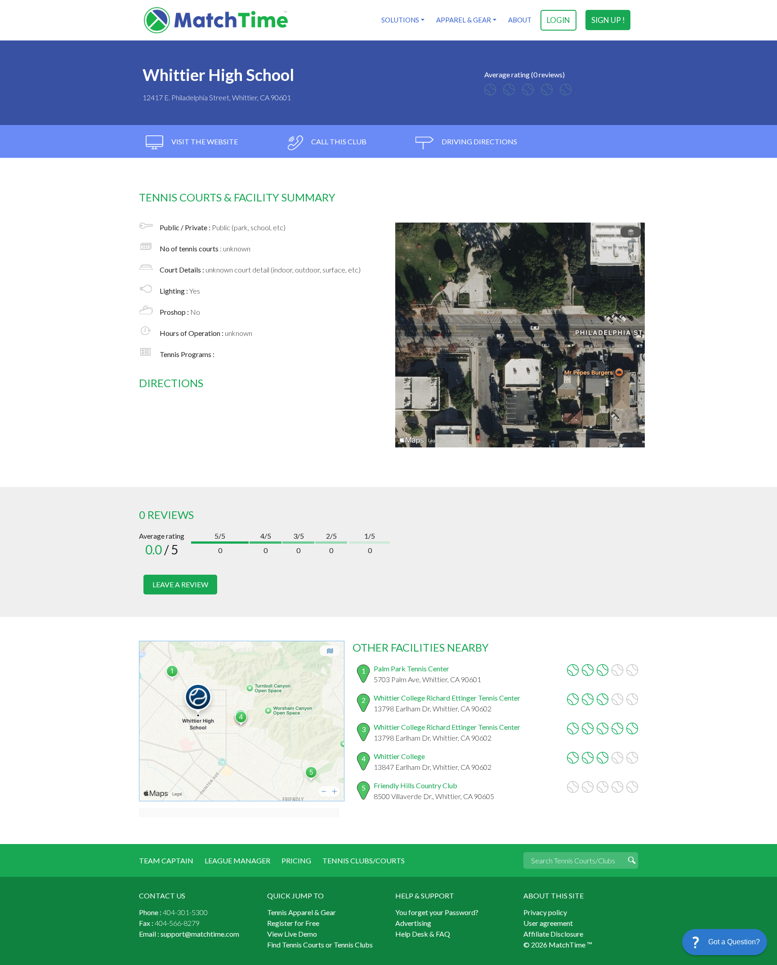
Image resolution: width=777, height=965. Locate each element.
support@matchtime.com (200, 933)
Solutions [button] (400, 20)
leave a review (180, 584)
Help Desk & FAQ (422, 933)
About (519, 20)
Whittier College (399, 756)
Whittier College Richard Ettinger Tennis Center (447, 697)
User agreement (548, 923)
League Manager (237, 860)
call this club (338, 141)
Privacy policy (545, 912)
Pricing (296, 860)
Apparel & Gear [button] (463, 20)
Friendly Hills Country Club (415, 785)
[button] (724, 942)
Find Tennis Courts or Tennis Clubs (320, 944)
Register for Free (293, 923)
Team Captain (166, 860)
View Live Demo (292, 933)
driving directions (478, 141)
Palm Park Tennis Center (411, 668)
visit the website (204, 141)
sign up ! (608, 20)
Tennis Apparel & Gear (301, 912)
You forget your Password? (436, 912)
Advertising (413, 923)
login (558, 20)
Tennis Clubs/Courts (363, 860)
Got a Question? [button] (734, 942)
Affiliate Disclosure (553, 933)
